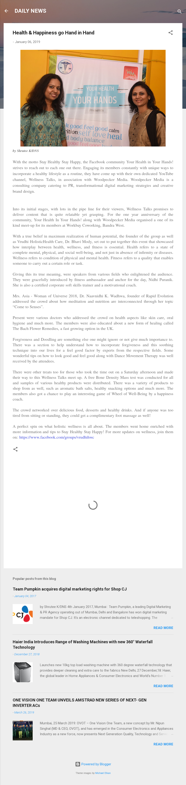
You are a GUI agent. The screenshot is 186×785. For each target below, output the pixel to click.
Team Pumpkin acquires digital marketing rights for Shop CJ (70, 589)
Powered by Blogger (96, 764)
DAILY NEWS (30, 11)
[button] (170, 33)
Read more (163, 628)
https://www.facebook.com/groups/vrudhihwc (56, 437)
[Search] (179, 12)
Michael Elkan (103, 773)
